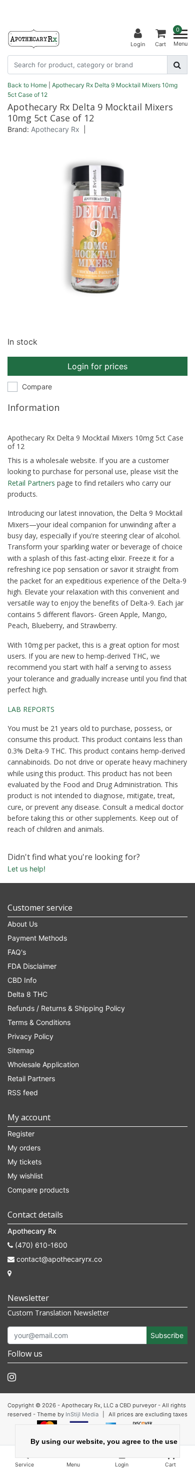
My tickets (25, 1161)
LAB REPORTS (31, 709)
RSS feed (23, 1092)
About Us (23, 924)
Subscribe (167, 1335)
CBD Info (22, 980)
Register (21, 1133)
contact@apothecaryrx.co (59, 1259)
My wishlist (25, 1175)
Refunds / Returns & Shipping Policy (66, 1008)
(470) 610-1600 (40, 1245)
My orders (24, 1147)
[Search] (177, 65)
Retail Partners (31, 483)
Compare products (38, 1190)
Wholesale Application (43, 1064)
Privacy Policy (31, 1036)
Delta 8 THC (28, 994)
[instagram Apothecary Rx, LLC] (12, 1377)
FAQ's (17, 952)
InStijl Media (82, 1414)
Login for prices (98, 366)
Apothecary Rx (55, 129)
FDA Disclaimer (32, 966)
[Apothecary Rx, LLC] (34, 38)
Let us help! (27, 868)
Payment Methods (37, 938)
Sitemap (21, 1050)
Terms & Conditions (39, 1022)
